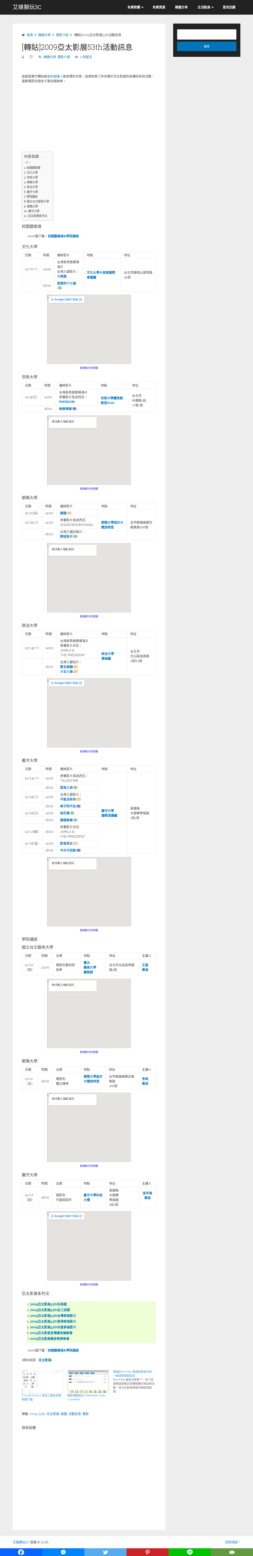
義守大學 (32, 191)
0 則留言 (86, 57)
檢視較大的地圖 (89, 367)
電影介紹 (64, 57)
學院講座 (32, 196)
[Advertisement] (89, 115)
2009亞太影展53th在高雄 (48, 1304)
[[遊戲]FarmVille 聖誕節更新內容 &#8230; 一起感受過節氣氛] (136, 1381)
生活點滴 (204, 7)
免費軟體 (133, 7)
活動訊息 (74, 1414)
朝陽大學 (32, 182)
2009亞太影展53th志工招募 (50, 1310)
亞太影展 (53, 1414)
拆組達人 (56, 76)
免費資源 (159, 7)
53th (42, 1414)
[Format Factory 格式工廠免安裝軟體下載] (42, 1382)
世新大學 (32, 177)
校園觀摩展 (33, 167)
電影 (85, 1414)
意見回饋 (229, 7)
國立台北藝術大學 (38, 201)
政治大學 (32, 187)
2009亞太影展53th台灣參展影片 (53, 1316)
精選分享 (181, 7)
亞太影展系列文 (37, 215)
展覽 (64, 1414)
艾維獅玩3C (27, 7)
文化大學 (32, 172)
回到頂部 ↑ (232, 1542)
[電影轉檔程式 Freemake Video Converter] (88, 1382)
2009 (33, 1414)
